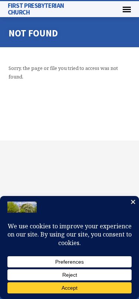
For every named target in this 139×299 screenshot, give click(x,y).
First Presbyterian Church (36, 8)
